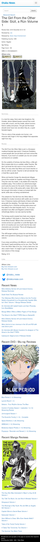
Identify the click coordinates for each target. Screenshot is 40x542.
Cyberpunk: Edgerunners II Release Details (16, 336)
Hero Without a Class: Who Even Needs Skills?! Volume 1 (18, 519)
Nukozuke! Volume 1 (8, 515)
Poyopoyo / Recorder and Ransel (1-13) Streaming (19, 431)
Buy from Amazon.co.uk (10, 269)
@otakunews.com (15, 279)
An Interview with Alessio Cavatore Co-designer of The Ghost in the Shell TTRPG (20, 331)
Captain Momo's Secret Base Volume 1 (15, 511)
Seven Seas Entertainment (18, 36)
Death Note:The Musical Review (12, 294)
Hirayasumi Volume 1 (9, 502)
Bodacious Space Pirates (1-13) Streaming (16, 428)
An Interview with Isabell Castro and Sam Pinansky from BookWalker (19, 307)
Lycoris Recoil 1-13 (8, 401)
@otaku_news (13, 274)
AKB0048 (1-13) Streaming (11, 424)
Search (33, 10)
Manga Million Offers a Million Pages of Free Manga (19, 312)
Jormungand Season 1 (9, 413)
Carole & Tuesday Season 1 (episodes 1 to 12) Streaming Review (17, 409)
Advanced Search (9, 15)
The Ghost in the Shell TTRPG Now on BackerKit (18, 315)
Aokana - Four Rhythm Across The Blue (15, 404)
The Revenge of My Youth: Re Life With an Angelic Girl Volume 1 (19, 507)
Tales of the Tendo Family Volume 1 (14, 524)
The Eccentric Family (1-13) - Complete (15, 417)
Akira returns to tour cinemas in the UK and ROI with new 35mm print (19, 325)
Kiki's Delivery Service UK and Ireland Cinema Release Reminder (17, 290)
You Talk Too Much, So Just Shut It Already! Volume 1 (20, 498)
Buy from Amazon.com (9, 267)
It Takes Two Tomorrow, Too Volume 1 (14, 528)
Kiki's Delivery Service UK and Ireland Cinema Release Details (17, 320)
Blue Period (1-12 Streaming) (11, 397)
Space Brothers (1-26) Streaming (13, 421)
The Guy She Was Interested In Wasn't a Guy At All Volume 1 (19, 494)
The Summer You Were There (12, 531)
